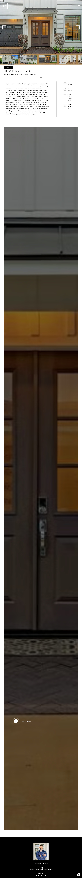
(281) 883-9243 (41, 875)
